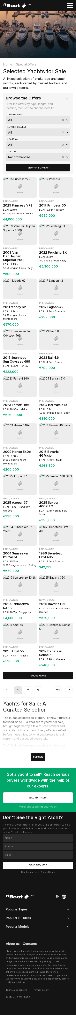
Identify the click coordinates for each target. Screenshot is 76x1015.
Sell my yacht (38, 797)
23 (58, 690)
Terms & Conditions (16, 990)
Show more (38, 675)
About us (13, 944)
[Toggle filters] (67, 99)
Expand (38, 757)
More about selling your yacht (38, 806)
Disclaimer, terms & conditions (38, 872)
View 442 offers (38, 167)
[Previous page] (7, 690)
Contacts (30, 944)
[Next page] (69, 690)
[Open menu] (70, 5)
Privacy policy (41, 990)
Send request (38, 865)
